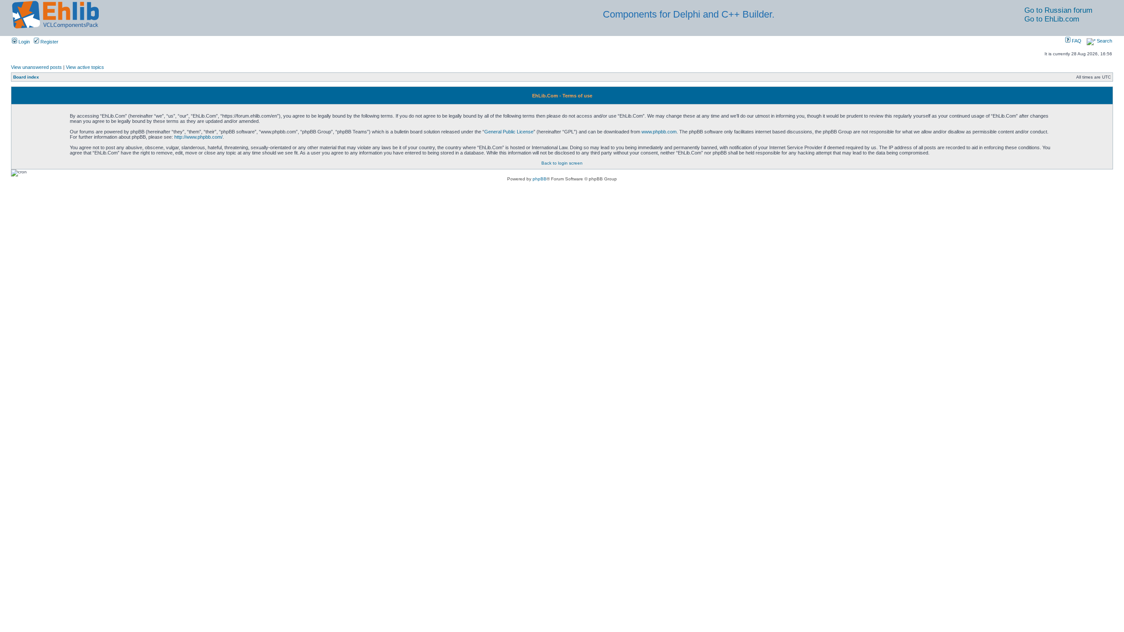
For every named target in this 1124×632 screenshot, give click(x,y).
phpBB (540, 178)
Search (1103, 40)
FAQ (1075, 40)
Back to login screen (562, 163)
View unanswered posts (36, 67)
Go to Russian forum (1058, 10)
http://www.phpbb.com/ (198, 137)
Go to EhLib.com (1051, 19)
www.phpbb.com (659, 131)
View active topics (85, 67)
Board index (26, 77)
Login (23, 41)
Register (48, 41)
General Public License (508, 131)
